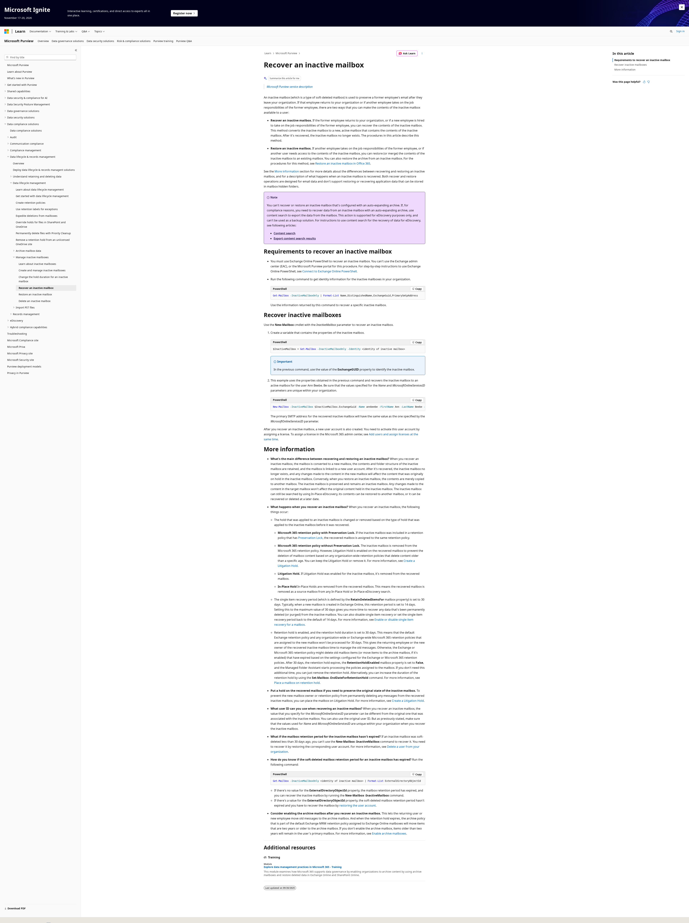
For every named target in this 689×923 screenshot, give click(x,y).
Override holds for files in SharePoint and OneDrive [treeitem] (41, 224)
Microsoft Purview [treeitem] (18, 65)
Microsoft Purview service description (290, 87)
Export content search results (295, 238)
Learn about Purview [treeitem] (19, 71)
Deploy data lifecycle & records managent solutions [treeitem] (44, 170)
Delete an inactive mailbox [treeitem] (34, 301)
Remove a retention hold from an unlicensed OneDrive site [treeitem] (43, 242)
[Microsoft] (6, 31)
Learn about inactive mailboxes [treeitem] (37, 264)
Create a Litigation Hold (408, 701)
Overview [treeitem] (18, 163)
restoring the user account (357, 805)
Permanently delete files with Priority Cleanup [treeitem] (43, 233)
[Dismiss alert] (682, 7)
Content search (285, 233)
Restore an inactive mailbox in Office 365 (342, 163)
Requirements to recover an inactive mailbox (642, 60)
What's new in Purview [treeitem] (20, 78)
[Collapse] (76, 50)
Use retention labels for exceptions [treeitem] (37, 209)
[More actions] (422, 53)
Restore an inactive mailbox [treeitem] (35, 294)
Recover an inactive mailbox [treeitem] (36, 288)
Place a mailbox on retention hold (297, 683)
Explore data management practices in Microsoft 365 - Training (303, 867)
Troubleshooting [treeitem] (17, 333)
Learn (267, 53)
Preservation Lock (310, 538)
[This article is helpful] (644, 82)
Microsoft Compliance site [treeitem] (22, 340)
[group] (348, 407)
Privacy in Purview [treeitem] (18, 373)
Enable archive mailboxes (389, 833)
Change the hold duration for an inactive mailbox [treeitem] (43, 279)
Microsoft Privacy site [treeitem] (20, 353)
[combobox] (40, 57)
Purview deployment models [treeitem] (24, 366)
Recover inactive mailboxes (630, 64)
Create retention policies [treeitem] (30, 202)
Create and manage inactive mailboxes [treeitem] (42, 270)
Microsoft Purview (286, 53)
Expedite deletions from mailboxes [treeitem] (36, 215)
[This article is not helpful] (648, 82)
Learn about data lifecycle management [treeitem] (40, 189)
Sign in (680, 31)
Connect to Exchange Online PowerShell (329, 271)
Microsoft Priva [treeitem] (16, 346)
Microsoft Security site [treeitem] (20, 360)
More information (287, 171)
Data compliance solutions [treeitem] (26, 130)
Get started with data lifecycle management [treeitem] (42, 196)
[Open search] (671, 31)
